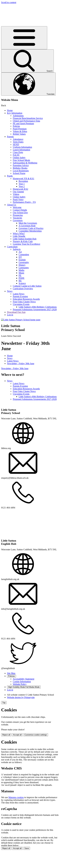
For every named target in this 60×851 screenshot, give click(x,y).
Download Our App (16, 312)
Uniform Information (22, 147)
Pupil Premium (20, 128)
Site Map (11, 673)
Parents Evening (20, 296)
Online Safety (19, 157)
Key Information (14, 113)
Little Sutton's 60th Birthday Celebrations (38, 307)
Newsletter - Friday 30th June (20, 363)
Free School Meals (21, 160)
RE (20, 280)
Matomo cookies (16, 797)
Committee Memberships (30, 231)
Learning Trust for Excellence (26, 244)
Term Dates (18, 142)
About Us (11, 204)
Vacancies (17, 218)
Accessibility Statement (23, 679)
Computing (24, 254)
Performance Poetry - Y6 (24, 202)
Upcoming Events (21, 304)
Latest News (18, 294)
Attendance (18, 139)
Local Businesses (21, 170)
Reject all (6, 735)
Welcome (17, 207)
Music (21, 273)
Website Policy (20, 684)
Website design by (21, 697)
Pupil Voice (18, 199)
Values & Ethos (20, 131)
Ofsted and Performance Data (26, 121)
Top (3, 703)
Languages (24, 267)
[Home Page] (20, 319)
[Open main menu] (24, 37)
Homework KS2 (20, 189)
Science (22, 283)
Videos (16, 194)
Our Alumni (18, 191)
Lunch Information (21, 149)
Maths (21, 270)
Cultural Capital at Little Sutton (27, 286)
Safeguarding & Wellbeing (25, 163)
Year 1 (22, 184)
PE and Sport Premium (23, 123)
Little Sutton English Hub (24, 239)
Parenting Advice (21, 165)
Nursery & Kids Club (23, 241)
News (9, 291)
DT (20, 257)
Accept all (17, 735)
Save (26, 848)
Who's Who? (19, 233)
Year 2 (22, 186)
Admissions (18, 115)
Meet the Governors (28, 223)
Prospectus (18, 215)
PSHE (21, 278)
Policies (16, 126)
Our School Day (20, 212)
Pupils (10, 176)
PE (20, 275)
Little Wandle (19, 236)
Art (20, 252)
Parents (10, 136)
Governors (18, 220)
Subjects (17, 249)
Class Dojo (18, 152)
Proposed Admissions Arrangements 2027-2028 (35, 309)
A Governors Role (27, 225)
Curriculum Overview (23, 288)
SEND (16, 144)
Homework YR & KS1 (23, 178)
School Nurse (19, 173)
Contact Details (20, 210)
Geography (24, 262)
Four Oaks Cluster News (24, 301)
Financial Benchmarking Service (28, 118)
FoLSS (16, 155)
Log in (10, 315)
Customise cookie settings (35, 735)
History (22, 265)
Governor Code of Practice (31, 228)
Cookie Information (22, 681)
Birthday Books (20, 168)
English (22, 259)
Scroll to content (8, 2)
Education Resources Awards (26, 299)
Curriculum (12, 246)
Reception (23, 181)
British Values (19, 134)
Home (10, 110)
